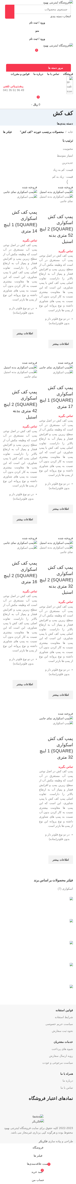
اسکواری (67, 888)
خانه (70, 131)
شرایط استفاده (64, 1017)
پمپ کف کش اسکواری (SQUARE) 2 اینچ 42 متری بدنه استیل (20, 404)
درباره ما (68, 1080)
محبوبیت (68, 148)
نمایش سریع (68, 353)
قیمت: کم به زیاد (63, 169)
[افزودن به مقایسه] (68, 208)
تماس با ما (67, 1087)
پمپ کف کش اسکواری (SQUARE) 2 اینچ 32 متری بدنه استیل (56, 580)
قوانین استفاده (64, 1010)
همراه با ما (66, 1073)
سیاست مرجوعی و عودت (57, 1062)
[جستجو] (9, 11)
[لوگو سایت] (58, 2)
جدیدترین (67, 162)
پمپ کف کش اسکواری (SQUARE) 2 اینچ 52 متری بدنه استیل (56, 229)
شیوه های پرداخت (62, 1049)
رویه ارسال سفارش (61, 1055)
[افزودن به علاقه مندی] (68, 335)
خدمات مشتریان (63, 1041)
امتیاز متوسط (65, 155)
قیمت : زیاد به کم (62, 176)
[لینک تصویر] (38, 1116)
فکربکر (43, 1141)
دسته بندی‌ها (65, 123)
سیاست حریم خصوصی (59, 1024)
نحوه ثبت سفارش (62, 1030)
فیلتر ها (7, 131)
